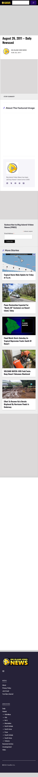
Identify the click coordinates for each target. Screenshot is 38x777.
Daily (3, 708)
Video (4, 750)
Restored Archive (7, 744)
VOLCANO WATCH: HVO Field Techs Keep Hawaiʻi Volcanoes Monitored (17, 372)
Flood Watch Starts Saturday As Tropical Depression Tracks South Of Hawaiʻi (17, 341)
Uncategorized (6, 747)
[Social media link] (7, 183)
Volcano (7, 741)
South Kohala (9, 735)
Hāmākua (8, 714)
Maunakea (8, 723)
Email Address (9, 233)
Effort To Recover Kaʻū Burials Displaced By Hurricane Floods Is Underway (16, 404)
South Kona (8, 738)
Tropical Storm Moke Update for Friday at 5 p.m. (19, 276)
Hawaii (4, 711)
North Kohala (9, 726)
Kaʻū (6, 720)
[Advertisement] (19, 20)
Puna (6, 732)
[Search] (33, 2)
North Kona (8, 729)
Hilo (6, 717)
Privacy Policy (6, 688)
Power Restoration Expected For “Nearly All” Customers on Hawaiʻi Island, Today (17, 308)
